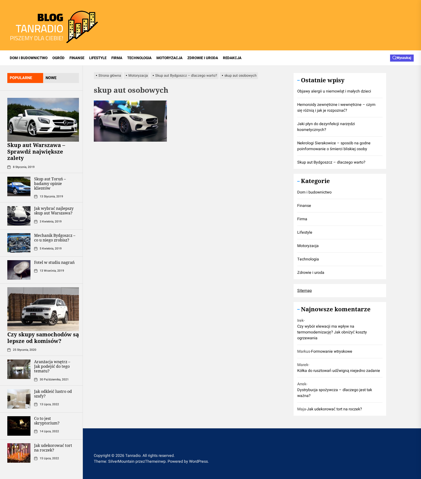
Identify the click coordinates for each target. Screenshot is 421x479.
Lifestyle (304, 233)
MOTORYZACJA (169, 58)
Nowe (51, 78)
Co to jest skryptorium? (46, 421)
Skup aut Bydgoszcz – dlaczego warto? (331, 163)
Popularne (21, 78)
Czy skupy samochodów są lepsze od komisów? (43, 337)
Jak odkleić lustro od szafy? (53, 394)
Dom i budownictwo (314, 192)
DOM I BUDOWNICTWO (29, 58)
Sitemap (304, 291)
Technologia (308, 259)
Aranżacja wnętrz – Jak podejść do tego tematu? (52, 366)
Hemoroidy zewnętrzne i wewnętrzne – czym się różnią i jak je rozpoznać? (336, 108)
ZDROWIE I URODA (202, 58)
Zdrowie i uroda (310, 273)
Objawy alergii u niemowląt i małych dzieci (334, 91)
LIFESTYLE (97, 58)
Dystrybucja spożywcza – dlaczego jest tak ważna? (334, 393)
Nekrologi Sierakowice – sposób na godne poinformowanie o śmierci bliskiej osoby (334, 146)
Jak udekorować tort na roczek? (53, 448)
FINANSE (76, 58)
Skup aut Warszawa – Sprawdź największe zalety (36, 151)
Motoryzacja (308, 246)
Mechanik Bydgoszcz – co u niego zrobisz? (54, 238)
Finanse (304, 206)
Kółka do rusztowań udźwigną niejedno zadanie (338, 371)
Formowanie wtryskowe (331, 352)
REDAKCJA (232, 58)
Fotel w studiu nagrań (54, 262)
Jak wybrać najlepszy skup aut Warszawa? (54, 211)
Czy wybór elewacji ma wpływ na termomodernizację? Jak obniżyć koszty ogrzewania (332, 332)
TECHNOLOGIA (139, 58)
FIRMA (116, 58)
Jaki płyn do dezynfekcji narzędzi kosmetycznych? (326, 127)
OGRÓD (58, 58)
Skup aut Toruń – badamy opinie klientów (50, 183)
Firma (302, 219)
